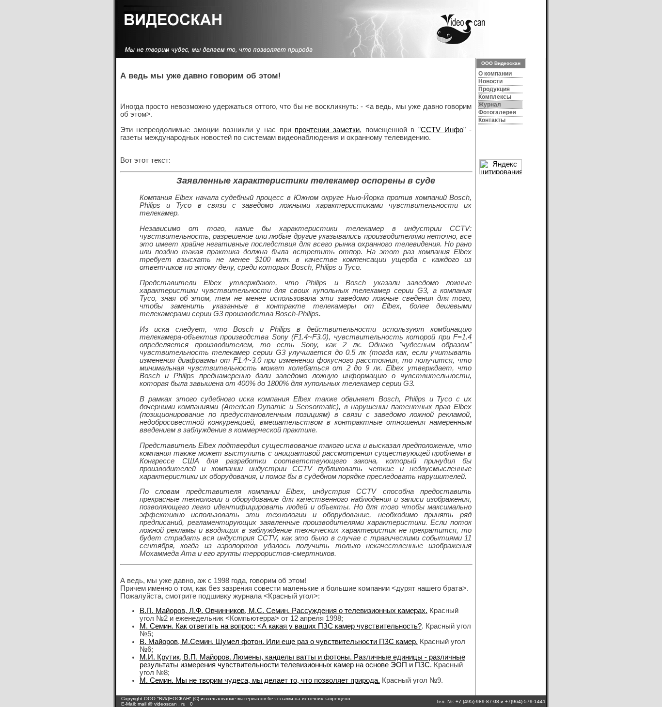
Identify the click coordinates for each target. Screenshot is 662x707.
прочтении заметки (327, 130)
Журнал (489, 104)
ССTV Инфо (442, 130)
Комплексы (494, 96)
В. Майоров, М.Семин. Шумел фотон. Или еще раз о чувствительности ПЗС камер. (279, 642)
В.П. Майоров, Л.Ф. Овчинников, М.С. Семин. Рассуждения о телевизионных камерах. (283, 611)
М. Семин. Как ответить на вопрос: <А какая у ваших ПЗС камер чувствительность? (281, 626)
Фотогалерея (497, 112)
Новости (490, 81)
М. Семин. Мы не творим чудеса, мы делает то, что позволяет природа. (260, 680)
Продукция (494, 89)
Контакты (491, 120)
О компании (495, 73)
